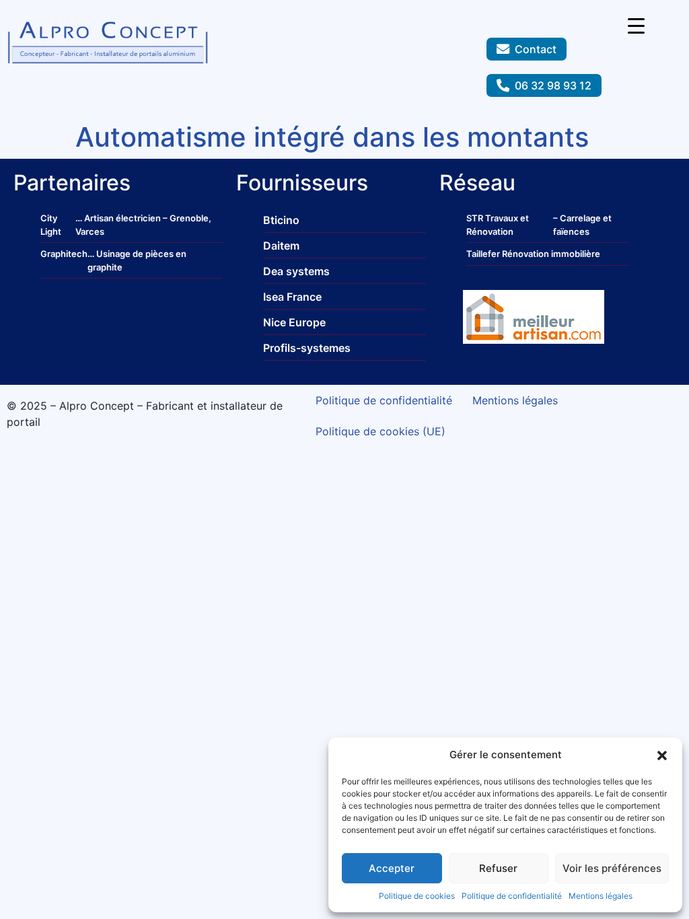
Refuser (498, 868)
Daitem (281, 245)
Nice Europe (294, 322)
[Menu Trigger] (636, 25)
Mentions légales (600, 896)
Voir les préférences (612, 868)
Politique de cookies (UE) (380, 431)
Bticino (281, 220)
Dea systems (296, 271)
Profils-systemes (307, 348)
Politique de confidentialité (512, 896)
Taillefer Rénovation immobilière (533, 253)
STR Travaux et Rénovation (497, 225)
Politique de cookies (417, 896)
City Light (50, 225)
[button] (662, 755)
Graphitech (63, 253)
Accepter (391, 868)
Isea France (292, 296)
